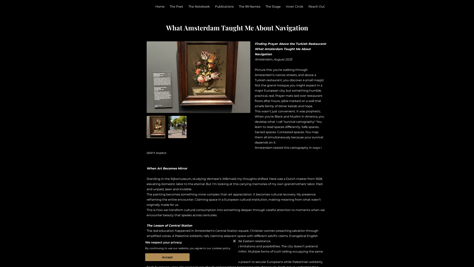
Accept (167, 257)
